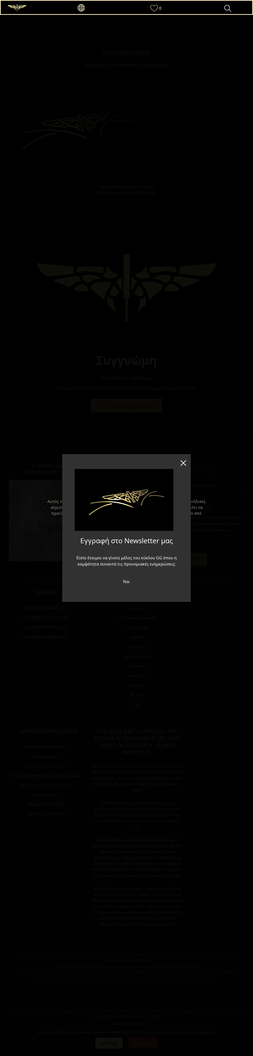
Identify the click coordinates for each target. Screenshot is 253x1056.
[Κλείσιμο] (183, 461)
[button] (90, 8)
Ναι (126, 581)
